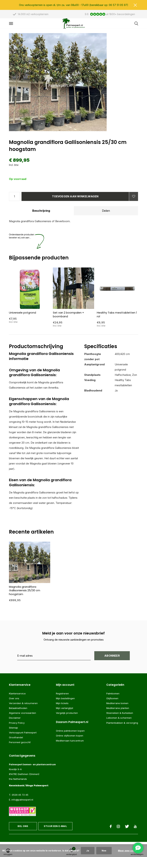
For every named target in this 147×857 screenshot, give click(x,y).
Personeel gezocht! (20, 742)
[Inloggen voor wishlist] (133, 196)
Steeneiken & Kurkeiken (119, 712)
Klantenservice (17, 693)
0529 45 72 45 (20, 794)
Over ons (14, 698)
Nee (104, 850)
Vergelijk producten (67, 712)
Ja (87, 850)
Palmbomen (112, 693)
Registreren (62, 693)
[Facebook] (111, 826)
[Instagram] (118, 826)
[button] (11, 23)
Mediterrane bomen (117, 703)
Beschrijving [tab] (41, 210)
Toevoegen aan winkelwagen (75, 196)
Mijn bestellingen (65, 698)
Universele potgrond (22, 312)
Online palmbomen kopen (70, 730)
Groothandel (16, 737)
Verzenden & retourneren (23, 703)
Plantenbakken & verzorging (122, 722)
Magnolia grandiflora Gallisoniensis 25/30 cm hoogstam (24, 590)
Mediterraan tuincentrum (70, 740)
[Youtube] (135, 826)
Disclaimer (15, 717)
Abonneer (112, 655)
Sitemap (13, 727)
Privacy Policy (17, 722)
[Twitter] (127, 826)
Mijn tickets (62, 703)
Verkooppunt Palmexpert (23, 732)
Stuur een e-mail (55, 826)
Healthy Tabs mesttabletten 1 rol (117, 314)
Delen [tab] (106, 210)
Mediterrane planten (117, 708)
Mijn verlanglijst (64, 708)
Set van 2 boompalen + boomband (68, 314)
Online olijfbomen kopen (69, 735)
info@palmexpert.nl (22, 799)
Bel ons (23, 826)
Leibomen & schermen (119, 717)
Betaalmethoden (18, 708)
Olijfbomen (112, 698)
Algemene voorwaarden (22, 712)
